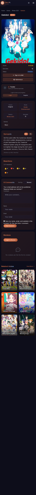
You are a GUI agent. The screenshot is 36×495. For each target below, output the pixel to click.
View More (30, 266)
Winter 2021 (15, 10)
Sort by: (20, 182)
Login (10, 95)
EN (26, 134)
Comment (6, 191)
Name (5, 206)
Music (6, 125)
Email (5, 213)
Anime (8, 10)
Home (3, 10)
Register (26, 95)
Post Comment (10, 226)
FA (30, 134)
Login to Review (10, 240)
